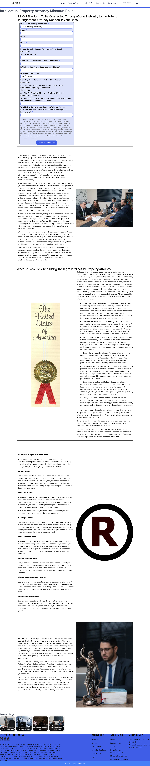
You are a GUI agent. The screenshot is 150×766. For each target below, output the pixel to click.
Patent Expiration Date (29, 73)
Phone (23, 43)
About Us (88, 3)
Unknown (36, 95)
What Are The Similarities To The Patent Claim (39, 61)
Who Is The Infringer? (29, 54)
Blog (136, 3)
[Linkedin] (19, 735)
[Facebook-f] (1, 735)
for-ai (112, 746)
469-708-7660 (125, 3)
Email (22, 36)
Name (23, 30)
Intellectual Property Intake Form (34, 24)
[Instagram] (5, 735)
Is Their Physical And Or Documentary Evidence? (40, 67)
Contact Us (100, 3)
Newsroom (112, 3)
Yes (23, 51)
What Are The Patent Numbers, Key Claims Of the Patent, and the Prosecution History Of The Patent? (45, 99)
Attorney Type (73, 3)
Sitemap (113, 739)
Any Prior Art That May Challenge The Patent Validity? (42, 93)
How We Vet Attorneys (119, 759)
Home (62, 3)
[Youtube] (14, 735)
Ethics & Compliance (118, 756)
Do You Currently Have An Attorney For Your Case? (41, 49)
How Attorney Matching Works (116, 751)
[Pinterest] (23, 735)
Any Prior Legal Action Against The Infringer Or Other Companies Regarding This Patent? (41, 86)
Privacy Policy (115, 743)
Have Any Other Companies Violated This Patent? (40, 80)
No (29, 51)
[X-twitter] (10, 735)
